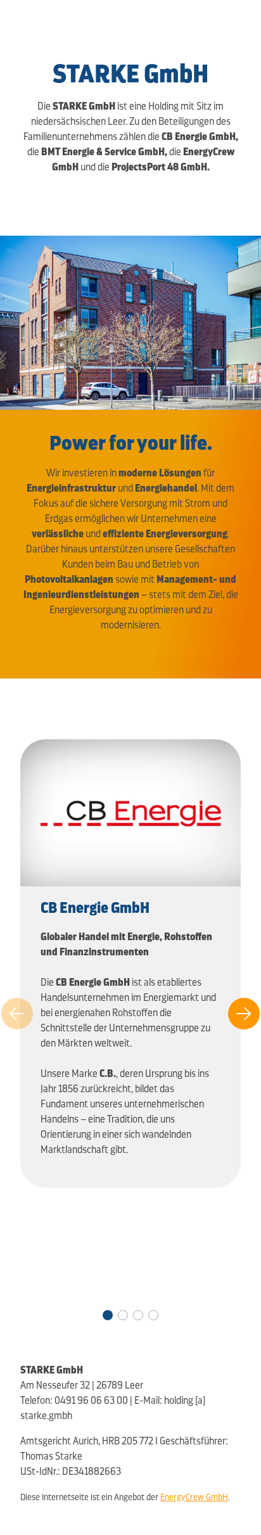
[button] (108, 1315)
